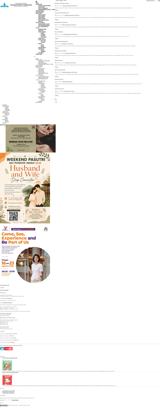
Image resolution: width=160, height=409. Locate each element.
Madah (42, 46)
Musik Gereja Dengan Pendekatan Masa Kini (62, 3)
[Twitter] (1, 125)
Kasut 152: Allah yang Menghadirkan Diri (9, 357)
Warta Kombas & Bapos (43, 20)
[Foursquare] (2, 125)
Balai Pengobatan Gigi (43, 26)
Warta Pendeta (41, 16)
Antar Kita (40, 30)
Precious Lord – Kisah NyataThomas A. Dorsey (62, 12)
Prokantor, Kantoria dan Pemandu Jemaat (61, 41)
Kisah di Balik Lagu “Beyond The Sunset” (61, 22)
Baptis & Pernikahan (43, 8)
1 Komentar (67, 53)
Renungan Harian (40, 10)
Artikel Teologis (42, 39)
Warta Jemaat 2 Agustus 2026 (8, 393)
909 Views (70, 81)
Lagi (56, 99)
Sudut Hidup (43, 37)
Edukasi (42, 33)
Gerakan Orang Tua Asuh (44, 24)
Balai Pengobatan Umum (43, 25)
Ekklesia (40, 43)
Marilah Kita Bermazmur (59, 60)
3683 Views (73, 53)
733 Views (72, 91)
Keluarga (43, 34)
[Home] (36, 1)
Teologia (43, 42)
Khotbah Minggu (42, 47)
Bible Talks (43, 41)
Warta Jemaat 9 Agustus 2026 (8, 391)
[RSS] (5, 125)
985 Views (75, 34)
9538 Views (74, 5)
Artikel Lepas (41, 38)
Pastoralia (40, 52)
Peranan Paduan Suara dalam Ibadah (60, 50)
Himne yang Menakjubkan (59, 31)
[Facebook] (0, 125)
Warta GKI (40, 21)
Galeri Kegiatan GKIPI (4, 285)
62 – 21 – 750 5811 (6, 298)
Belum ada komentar (67, 5)
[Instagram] (3, 125)
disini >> (13, 342)
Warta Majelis (41, 17)
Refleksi (42, 50)
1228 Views (76, 15)
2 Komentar (64, 81)
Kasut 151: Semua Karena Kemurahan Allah (10, 372)
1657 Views (73, 62)
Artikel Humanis (42, 31)
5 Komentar (64, 43)
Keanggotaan (41, 7)
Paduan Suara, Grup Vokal (59, 79)
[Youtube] (4, 125)
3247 (11, 298)
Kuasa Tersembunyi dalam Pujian (60, 69)
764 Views (74, 24)
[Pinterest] (1, 405)
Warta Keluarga (42, 14)
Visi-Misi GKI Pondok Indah (44, 5)
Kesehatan (43, 35)
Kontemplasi (41, 49)
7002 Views (74, 72)
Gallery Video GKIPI (4, 290)
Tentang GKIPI (39, 4)
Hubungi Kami (39, 54)
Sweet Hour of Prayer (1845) (59, 88)
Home (37, 3)
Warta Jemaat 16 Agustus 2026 (8, 390)
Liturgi (42, 45)
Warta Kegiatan (41, 18)
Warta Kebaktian (40, 12)
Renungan (43, 51)
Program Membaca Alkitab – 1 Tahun (46, 9)
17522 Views (70, 43)
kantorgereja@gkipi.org (7, 302)
